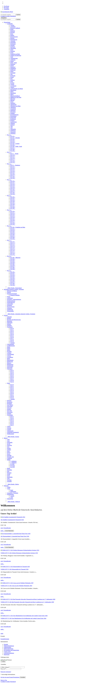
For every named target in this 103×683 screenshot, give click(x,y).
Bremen (12, 38)
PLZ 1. (12, 329)
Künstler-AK (10, 457)
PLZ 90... (12, 272)
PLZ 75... (12, 249)
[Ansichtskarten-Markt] (7, 11)
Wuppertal (13, 132)
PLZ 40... (12, 197)
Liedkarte (9, 458)
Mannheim (13, 93)
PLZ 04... (12, 142)
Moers (12, 94)
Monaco (9, 363)
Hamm (12, 65)
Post (8, 471)
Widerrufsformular (8, 648)
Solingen (12, 123)
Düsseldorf (13, 48)
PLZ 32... (12, 184)
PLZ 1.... (9, 152)
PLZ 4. (12, 334)
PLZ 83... (12, 260)
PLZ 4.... (9, 195)
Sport (8, 475)
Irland (8, 347)
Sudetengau (10, 309)
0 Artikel (3, 16)
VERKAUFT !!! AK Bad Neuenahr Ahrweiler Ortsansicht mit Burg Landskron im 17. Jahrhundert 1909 (27, 602)
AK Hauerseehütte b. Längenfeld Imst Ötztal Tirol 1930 (15, 536)
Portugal (9, 400)
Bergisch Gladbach (15, 28)
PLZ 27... (12, 175)
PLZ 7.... (9, 240)
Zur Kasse (6, 6)
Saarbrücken (13, 122)
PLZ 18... (12, 161)
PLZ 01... (12, 136)
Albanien (9, 316)
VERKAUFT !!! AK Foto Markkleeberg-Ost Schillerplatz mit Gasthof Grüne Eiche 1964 (23, 618)
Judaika (9, 449)
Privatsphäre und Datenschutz (11, 650)
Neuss (11, 101)
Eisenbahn (9, 442)
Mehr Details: (14, 288)
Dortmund (13, 44)
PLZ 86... (12, 264)
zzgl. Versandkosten (6, 528)
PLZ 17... (12, 159)
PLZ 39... (12, 194)
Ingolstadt (12, 72)
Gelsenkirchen (14, 58)
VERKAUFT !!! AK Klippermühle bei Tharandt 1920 (14, 569)
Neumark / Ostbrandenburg (14, 299)
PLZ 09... (12, 150)
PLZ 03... (12, 140)
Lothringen (10, 298)
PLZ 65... (12, 233)
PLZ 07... (12, 148)
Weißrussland (10, 433)
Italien (8, 350)
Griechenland (10, 344)
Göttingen (12, 59)
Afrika (8, 487)
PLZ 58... (12, 223)
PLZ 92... (12, 275)
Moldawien (10, 361)
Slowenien (9, 412)
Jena (11, 74)
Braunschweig (14, 36)
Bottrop (12, 35)
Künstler (9, 455)
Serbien (9, 409)
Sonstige (12, 342)
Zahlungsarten (7, 647)
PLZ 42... (12, 200)
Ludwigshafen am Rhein (16, 88)
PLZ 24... (12, 171)
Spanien (9, 413)
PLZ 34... (12, 187)
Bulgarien (9, 321)
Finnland (9, 325)
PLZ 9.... (9, 270)
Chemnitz (12, 41)
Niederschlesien (11, 301)
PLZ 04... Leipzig (14, 143)
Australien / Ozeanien (12, 493)
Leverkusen (13, 85)
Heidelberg (13, 68)
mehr (2, 633)
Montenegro (10, 364)
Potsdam (12, 113)
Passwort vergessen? (6, 671)
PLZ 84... (12, 262)
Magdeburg (13, 90)
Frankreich (10, 327)
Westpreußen (10, 311)
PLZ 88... (12, 267)
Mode (8, 468)
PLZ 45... (12, 202)
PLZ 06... (12, 145)
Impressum (6, 654)
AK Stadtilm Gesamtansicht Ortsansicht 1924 (12, 519)
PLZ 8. (12, 340)
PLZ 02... (12, 139)
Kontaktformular (5, 639)
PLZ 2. (12, 331)
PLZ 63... (12, 230)
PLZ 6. (12, 337)
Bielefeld (12, 31)
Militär (8, 459)
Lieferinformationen (9, 653)
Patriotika (9, 470)
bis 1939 (12, 467)
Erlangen (12, 51)
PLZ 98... (12, 283)
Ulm (11, 127)
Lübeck (12, 87)
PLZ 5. (12, 335)
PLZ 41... (12, 198)
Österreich (9, 368)
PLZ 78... (12, 253)
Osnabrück (13, 109)
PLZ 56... (12, 220)
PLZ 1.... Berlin (14, 153)
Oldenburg (13, 107)
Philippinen (13, 491)
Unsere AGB (7, 651)
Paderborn (13, 110)
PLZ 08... (12, 149)
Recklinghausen (14, 114)
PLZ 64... (12, 231)
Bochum (12, 32)
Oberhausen (13, 104)
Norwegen (9, 367)
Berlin (11, 29)
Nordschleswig (11, 302)
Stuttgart (12, 124)
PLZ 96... (12, 280)
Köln (11, 81)
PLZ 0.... (9, 135)
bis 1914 (12, 465)
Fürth (11, 57)
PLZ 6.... (9, 226)
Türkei (8, 426)
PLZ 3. (12, 332)
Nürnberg (12, 103)
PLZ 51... (12, 213)
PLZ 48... (12, 207)
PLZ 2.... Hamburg (15, 165)
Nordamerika (10, 494)
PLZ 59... (12, 224)
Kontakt (6, 644)
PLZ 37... (12, 191)
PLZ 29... (12, 178)
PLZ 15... (12, 156)
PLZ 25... (12, 172)
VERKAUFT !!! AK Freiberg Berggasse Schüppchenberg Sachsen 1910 (19, 553)
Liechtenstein (10, 354)
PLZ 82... (12, 259)
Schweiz (9, 407)
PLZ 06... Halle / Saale (16, 146)
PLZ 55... (12, 218)
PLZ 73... (12, 246)
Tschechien (10, 415)
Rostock (12, 120)
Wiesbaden (13, 129)
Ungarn (9, 429)
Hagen (12, 61)
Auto (8, 441)
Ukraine (9, 428)
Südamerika (10, 498)
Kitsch (8, 452)
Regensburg (13, 116)
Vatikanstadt (10, 431)
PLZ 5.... (9, 210)
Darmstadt (13, 42)
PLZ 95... (12, 279)
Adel (8, 439)
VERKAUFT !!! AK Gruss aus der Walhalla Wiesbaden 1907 (16, 585)
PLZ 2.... (9, 163)
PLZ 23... (12, 169)
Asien (8, 488)
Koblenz (12, 80)
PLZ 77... (12, 252)
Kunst (8, 454)
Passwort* (3, 669)
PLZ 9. (12, 341)
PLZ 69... (12, 239)
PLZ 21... (12, 166)
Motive (5, 438)
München (12, 98)
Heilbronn (12, 70)
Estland (9, 324)
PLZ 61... (12, 228)
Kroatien (9, 351)
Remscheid (13, 117)
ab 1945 (12, 464)
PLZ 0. (12, 328)
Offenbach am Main (15, 106)
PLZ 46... (12, 204)
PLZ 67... (12, 236)
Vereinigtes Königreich (13, 432)
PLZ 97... (12, 282)
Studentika (9, 477)
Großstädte (10, 23)
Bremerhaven (13, 39)
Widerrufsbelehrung (9, 646)
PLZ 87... (12, 266)
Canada (12, 496)
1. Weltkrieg (13, 461)
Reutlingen (13, 119)
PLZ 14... (12, 155)
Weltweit (6, 485)
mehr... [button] (2, 530)
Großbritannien (11, 345)
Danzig (9, 292)
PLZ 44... (12, 201)
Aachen (12, 25)
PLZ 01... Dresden (15, 137)
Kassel (12, 77)
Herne (11, 71)
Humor (9, 448)
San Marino (10, 405)
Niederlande (10, 366)
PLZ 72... (12, 244)
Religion (9, 472)
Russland (9, 403)
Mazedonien (10, 360)
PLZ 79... (12, 254)
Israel (11, 490)
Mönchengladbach (15, 96)
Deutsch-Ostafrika (15, 295)
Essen (11, 52)
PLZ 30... (12, 181)
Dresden (12, 45)
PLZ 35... (12, 188)
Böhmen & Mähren (12, 290)
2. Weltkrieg (13, 462)
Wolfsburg (13, 130)
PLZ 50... (12, 211)
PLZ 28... (12, 176)
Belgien (9, 318)
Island (8, 348)
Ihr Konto (6, 7)
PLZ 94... (12, 277)
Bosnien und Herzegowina (14, 319)
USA (11, 497)
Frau (8, 446)
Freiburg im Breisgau (15, 55)
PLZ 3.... (9, 179)
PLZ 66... (12, 234)
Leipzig (12, 84)
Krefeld (12, 83)
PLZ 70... (12, 241)
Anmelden (6, 9)
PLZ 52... (12, 214)
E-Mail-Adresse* (5, 667)
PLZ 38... (12, 192)
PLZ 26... (12, 174)
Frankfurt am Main (15, 54)
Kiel (11, 78)
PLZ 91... (12, 273)
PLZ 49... (12, 208)
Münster (12, 100)
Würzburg (12, 133)
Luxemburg (10, 357)
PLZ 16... (12, 158)
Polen (8, 383)
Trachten (9, 480)
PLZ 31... (12, 182)
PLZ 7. (12, 338)
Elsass (8, 296)
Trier (11, 126)
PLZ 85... (12, 263)
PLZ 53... (12, 215)
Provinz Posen (10, 306)
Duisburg (12, 46)
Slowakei (9, 410)
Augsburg (12, 26)
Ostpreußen (10, 303)
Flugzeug (9, 445)
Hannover (12, 67)
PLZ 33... (12, 185)
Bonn (11, 33)
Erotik (8, 444)
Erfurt (11, 49)
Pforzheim (13, 111)
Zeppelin (9, 481)
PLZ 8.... (9, 256)
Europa (6, 315)
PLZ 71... (12, 243)
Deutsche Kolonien (12, 293)
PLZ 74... (12, 247)
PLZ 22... (12, 168)
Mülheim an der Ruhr (15, 97)
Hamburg (12, 64)
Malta (8, 358)
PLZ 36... (12, 189)
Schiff (8, 474)
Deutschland (7, 22)
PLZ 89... (12, 269)
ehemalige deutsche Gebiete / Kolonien (14, 289)
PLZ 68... (12, 237)
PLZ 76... (12, 250)
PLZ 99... (12, 285)
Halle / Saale (13, 62)
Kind (8, 451)
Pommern (9, 305)
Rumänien (9, 402)
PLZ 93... (12, 276)
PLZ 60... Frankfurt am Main (17, 227)
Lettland (9, 353)
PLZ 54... (12, 217)
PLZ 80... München (15, 257)
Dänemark (9, 322)
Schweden (9, 406)
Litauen (9, 355)
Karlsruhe (12, 75)
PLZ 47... (12, 205)
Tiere (8, 478)
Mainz (12, 91)
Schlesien (9, 308)
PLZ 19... (12, 162)
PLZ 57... (12, 221)
